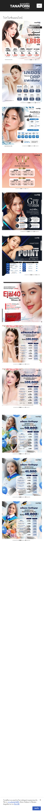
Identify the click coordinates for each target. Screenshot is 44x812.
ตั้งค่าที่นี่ (16, 804)
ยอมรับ (36, 808)
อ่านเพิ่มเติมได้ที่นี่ (13, 802)
